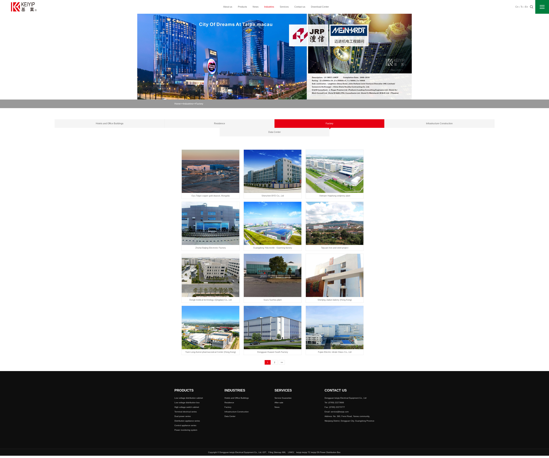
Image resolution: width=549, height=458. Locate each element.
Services (284, 7)
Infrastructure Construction (439, 123)
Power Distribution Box (330, 452)
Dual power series (182, 416)
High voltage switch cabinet (186, 407)
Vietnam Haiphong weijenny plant (334, 195)
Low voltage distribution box (187, 402)
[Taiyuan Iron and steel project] (334, 223)
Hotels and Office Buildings (109, 123)
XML (284, 452)
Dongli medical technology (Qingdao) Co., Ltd (210, 300)
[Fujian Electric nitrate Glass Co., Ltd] (334, 327)
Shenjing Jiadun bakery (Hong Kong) (335, 300)
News (255, 7)
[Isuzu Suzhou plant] (272, 275)
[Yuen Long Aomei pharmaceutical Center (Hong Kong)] (210, 327)
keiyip (298, 452)
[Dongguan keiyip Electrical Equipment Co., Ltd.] (24, 6)
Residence (219, 123)
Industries (269, 7)
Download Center (320, 7)
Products (242, 7)
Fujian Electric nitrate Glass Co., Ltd (334, 352)
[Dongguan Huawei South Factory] (272, 327)
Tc (522, 7)
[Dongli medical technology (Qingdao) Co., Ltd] (210, 275)
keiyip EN (315, 452)
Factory (199, 104)
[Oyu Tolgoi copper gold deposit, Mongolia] (210, 171)
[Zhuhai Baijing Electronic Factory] (210, 223)
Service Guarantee (283, 398)
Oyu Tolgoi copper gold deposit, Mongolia (210, 195)
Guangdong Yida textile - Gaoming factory (272, 248)
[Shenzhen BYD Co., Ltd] (272, 171)
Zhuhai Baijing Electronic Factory (210, 248)
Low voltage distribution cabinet (188, 398)
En (526, 7)
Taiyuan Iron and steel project (334, 248)
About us (227, 7)
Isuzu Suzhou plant (273, 300)
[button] (284, 93)
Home (177, 104)
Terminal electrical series (185, 412)
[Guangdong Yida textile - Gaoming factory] (272, 223)
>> (282, 362)
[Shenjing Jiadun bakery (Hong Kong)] (334, 275)
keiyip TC (306, 452)
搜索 (531, 6)
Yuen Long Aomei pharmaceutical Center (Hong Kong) (210, 352)
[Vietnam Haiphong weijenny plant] (334, 171)
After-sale (278, 402)
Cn (516, 7)
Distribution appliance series (187, 421)
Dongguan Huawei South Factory (272, 352)
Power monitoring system (185, 430)
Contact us (299, 7)
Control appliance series (185, 425)
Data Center (274, 132)
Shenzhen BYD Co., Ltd (272, 195)
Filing (271, 452)
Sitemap (277, 452)
